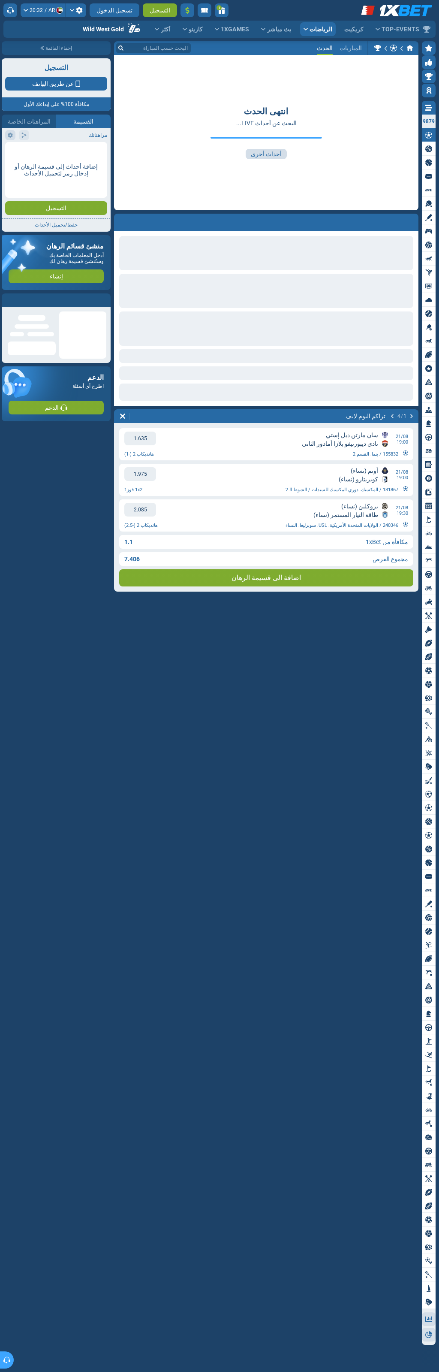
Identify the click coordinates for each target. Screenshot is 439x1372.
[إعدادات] (76, 10)
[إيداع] (187, 10)
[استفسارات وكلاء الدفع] (204, 10)
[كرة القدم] (393, 48)
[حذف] (122, 416)
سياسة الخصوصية (25, 187)
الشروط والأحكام (87, 187)
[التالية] (392, 416)
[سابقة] (411, 416)
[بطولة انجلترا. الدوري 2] (378, 48)
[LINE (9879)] (410, 48)
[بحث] (121, 48)
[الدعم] (10, 10)
